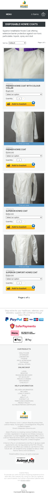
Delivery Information (24, 390)
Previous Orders (24, 379)
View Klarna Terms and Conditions (28, 449)
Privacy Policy (24, 403)
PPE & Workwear (24, 360)
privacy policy (25, 480)
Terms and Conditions (24, 401)
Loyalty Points (24, 393)
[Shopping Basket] (43, 14)
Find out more (24, 80)
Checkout (24, 383)
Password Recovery (24, 375)
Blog (24, 395)
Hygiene (24, 359)
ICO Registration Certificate (24, 405)
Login (24, 371)
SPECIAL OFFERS (24, 364)
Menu (9, 14)
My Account (24, 377)
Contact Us (24, 399)
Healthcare (24, 353)
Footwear (24, 362)
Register (24, 373)
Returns (24, 392)
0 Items (35, 14)
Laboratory (24, 357)
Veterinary (24, 355)
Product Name (24, 65)
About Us (24, 397)
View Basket (24, 381)
